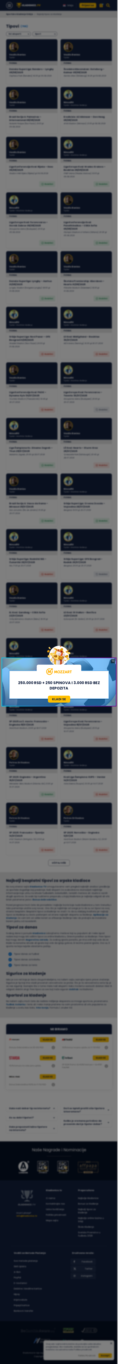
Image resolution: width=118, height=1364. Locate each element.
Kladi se (59, 699)
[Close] (113, 661)
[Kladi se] (59, 672)
